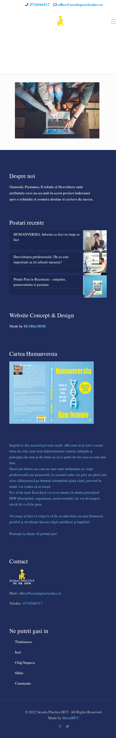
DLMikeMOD (35, 326)
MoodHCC (71, 717)
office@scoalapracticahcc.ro (80, 4)
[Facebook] (60, 726)
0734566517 (40, 4)
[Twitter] (67, 726)
